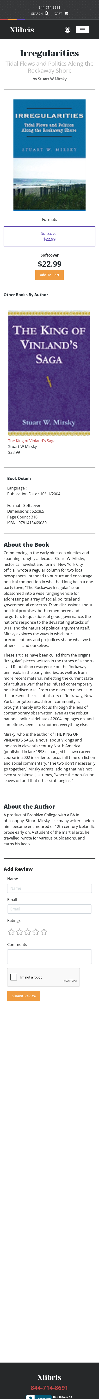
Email (12, 899)
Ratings (14, 920)
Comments (17, 944)
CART (59, 13)
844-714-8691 (49, 7)
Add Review (18, 869)
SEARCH (37, 13)
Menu (83, 29)
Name (12, 878)
